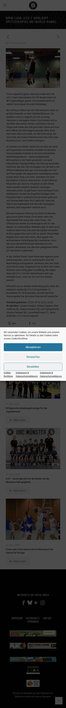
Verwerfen (33, 357)
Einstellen (33, 366)
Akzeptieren (33, 347)
